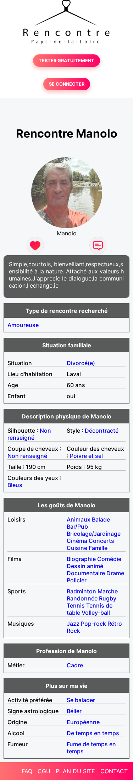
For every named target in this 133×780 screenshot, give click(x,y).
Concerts (101, 540)
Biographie (81, 558)
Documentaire (86, 573)
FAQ (27, 771)
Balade (101, 519)
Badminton (81, 591)
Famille (98, 547)
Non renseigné (29, 434)
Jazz (73, 623)
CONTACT (114, 771)
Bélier (74, 711)
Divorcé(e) (81, 363)
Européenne (83, 722)
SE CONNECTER (66, 84)
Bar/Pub (77, 526)
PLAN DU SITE (75, 771)
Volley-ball (96, 612)
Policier (77, 580)
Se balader (81, 700)
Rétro (114, 623)
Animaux (78, 519)
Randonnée (82, 598)
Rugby (107, 598)
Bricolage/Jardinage (94, 533)
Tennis (76, 605)
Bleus (14, 484)
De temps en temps (93, 733)
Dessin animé (85, 566)
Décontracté (101, 430)
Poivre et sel (86, 455)
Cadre (75, 665)
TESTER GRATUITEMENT (66, 60)
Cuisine (77, 547)
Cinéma (77, 540)
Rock (73, 630)
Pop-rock (93, 623)
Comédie (109, 558)
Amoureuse (23, 324)
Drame (115, 573)
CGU (44, 771)
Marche (108, 591)
